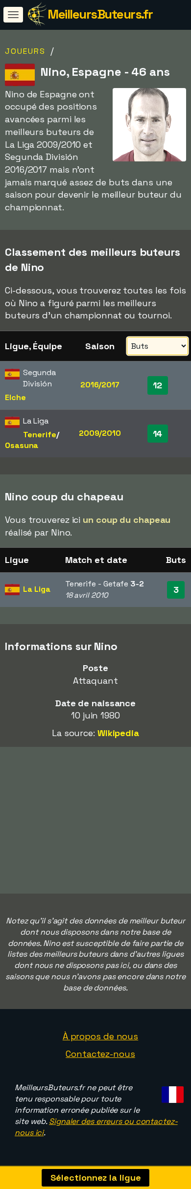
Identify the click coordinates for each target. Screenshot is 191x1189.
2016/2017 (99, 385)
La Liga (36, 589)
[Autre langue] (171, 1091)
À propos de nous (100, 1036)
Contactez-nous (100, 1053)
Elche (15, 397)
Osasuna (21, 445)
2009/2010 (100, 433)
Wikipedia (118, 733)
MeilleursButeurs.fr (100, 14)
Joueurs (25, 51)
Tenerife (39, 434)
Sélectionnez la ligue (95, 1177)
